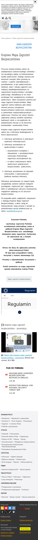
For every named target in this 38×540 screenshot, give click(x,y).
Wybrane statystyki (8, 459)
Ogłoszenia (26, 477)
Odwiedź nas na (6, 508)
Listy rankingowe (7, 479)
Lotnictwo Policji (15, 424)
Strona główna (6, 38)
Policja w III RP (7, 439)
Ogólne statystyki (16, 457)
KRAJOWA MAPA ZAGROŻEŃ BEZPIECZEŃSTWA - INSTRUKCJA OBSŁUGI (21, 375)
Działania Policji (6, 414)
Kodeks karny (21, 459)
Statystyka (5, 453)
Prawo (3, 466)
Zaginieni (5, 424)
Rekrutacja (18, 479)
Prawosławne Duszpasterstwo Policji (14, 449)
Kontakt (4, 493)
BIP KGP (27, 508)
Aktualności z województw (20, 418)
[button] (34, 18)
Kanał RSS (2, 508)
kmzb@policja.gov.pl (14, 211)
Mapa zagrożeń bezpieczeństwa (23, 38)
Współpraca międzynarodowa (25, 442)
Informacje (5, 457)
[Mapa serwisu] (6, 18)
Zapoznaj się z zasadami (7, 532)
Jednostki (5, 434)
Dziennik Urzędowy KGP (10, 469)
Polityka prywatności (6, 535)
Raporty (16, 462)
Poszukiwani (28, 421)
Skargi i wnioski (15, 497)
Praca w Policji (6, 473)
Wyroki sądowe (25, 469)
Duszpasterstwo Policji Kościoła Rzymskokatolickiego (12, 445)
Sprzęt (23, 439)
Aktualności (6, 418)
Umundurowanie (7, 442)
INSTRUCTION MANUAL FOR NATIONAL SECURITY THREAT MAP (21, 388)
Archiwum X (6, 421)
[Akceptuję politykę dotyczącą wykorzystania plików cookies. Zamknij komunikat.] (35, 1)
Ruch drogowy (17, 421)
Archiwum (25, 489)
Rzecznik (5, 497)
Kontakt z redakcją (6, 520)
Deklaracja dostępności (26, 520)
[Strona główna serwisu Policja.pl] (3, 18)
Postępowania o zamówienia (11, 487)
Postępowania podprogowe (11, 489)
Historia (16, 439)
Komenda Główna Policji (10, 436)
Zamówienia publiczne (8, 483)
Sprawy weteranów (28, 497)
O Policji (4, 430)
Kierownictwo (14, 434)
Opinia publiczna (26, 462)
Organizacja (24, 436)
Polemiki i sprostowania (10, 426)
